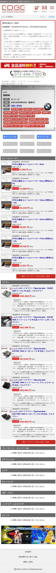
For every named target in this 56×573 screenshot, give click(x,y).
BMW (5, 92)
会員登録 (51, 17)
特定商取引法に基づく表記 (28, 557)
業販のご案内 (28, 562)
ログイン (43, 17)
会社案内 (28, 552)
